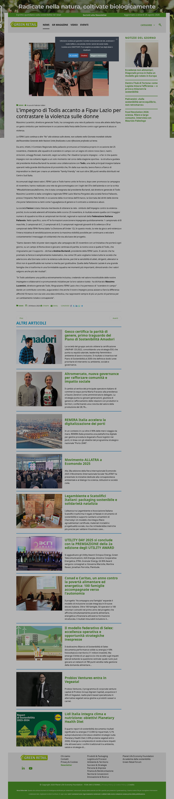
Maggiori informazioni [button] (98, 55)
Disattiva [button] (84, 55)
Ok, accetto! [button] (73, 55)
